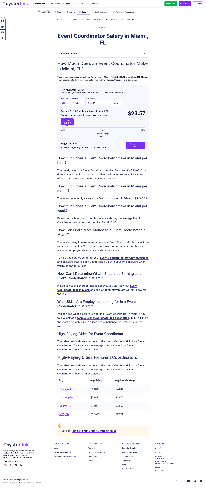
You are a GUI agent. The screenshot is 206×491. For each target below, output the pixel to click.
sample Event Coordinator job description (103, 317)
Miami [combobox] (78, 103)
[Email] (2, 33)
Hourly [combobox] (115, 103)
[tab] (57, 12)
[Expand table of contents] (145, 53)
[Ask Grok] (16, 465)
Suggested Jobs (134, 145)
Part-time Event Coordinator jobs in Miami (94, 430)
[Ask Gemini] (10, 465)
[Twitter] (2, 28)
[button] (62, 380)
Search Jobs (40, 4)
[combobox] (67, 103)
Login (199, 4)
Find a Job (170, 4)
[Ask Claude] (5, 465)
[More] (2, 39)
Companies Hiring (70, 4)
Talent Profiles (54, 4)
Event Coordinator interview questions (124, 257)
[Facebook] (2, 22)
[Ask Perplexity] (26, 465)
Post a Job (185, 4)
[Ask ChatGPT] (21, 465)
